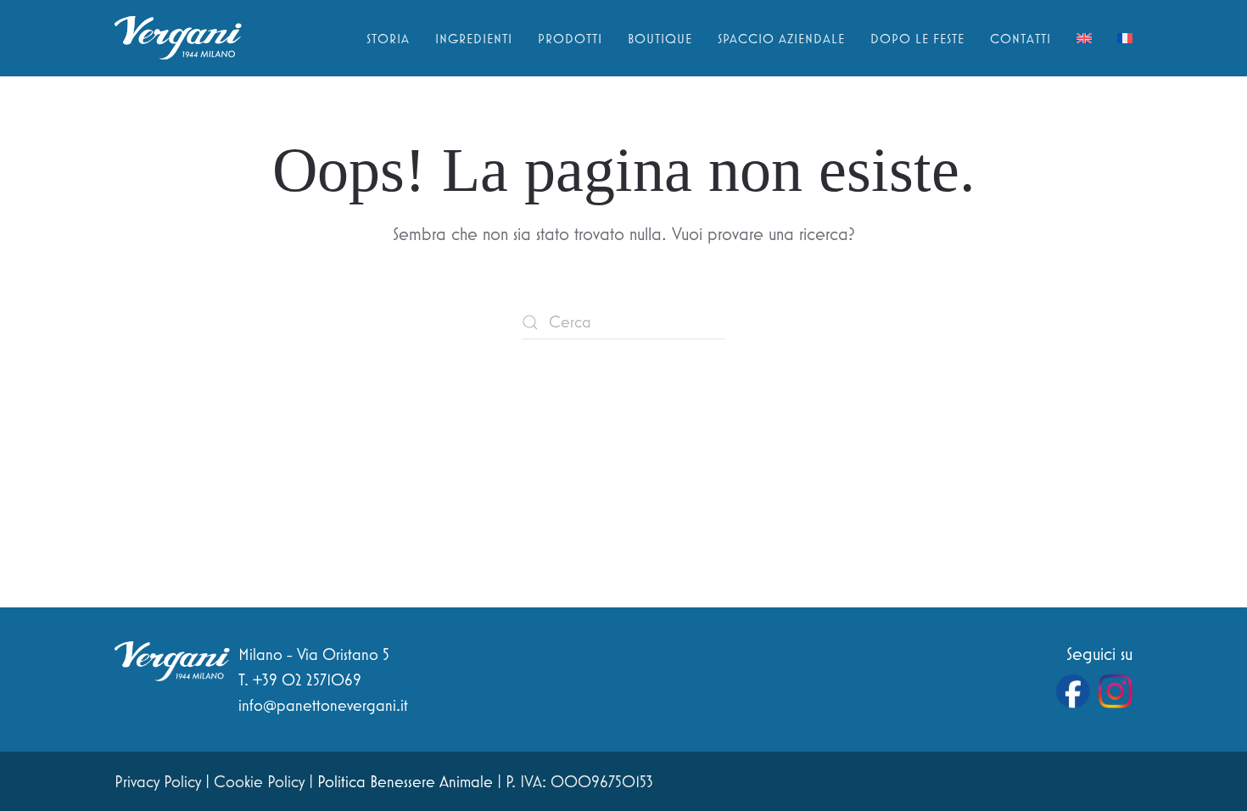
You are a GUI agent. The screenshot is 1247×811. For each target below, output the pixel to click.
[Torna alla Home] (178, 38)
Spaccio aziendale (781, 38)
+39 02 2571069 (307, 679)
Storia (388, 38)
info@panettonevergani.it (323, 705)
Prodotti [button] (570, 38)
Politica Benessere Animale (405, 781)
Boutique (660, 38)
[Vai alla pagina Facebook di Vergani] (1073, 691)
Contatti (1020, 38)
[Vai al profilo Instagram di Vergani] (1115, 691)
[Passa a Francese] (1124, 38)
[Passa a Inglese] (1084, 38)
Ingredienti (473, 38)
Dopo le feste (917, 38)
